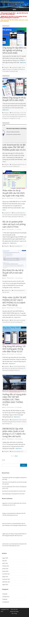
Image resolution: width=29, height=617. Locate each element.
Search (3, 460)
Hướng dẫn (6, 366)
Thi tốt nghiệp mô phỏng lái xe (18, 69)
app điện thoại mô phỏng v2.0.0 (18, 368)
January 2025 (5, 568)
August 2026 (5, 558)
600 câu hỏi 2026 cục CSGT (17, 112)
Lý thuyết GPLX (7, 212)
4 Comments (19, 308)
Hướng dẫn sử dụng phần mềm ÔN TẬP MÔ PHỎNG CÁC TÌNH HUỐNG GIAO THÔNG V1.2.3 (14, 399)
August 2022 (5, 584)
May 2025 (4, 560)
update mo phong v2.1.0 (16, 246)
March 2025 (5, 563)
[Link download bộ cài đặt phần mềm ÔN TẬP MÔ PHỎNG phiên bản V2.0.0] (14, 134)
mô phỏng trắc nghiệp (16, 67)
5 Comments (19, 407)
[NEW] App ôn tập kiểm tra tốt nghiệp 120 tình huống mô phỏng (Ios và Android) (13, 17)
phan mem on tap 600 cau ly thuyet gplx (17, 214)
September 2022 (6, 582)
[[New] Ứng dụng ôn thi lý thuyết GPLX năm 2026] (14, 86)
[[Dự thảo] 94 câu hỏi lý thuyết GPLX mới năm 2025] (14, 259)
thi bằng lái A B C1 (22, 116)
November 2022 (6, 579)
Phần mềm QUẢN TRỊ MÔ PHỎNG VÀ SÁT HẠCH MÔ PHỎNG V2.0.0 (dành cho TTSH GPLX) (14, 301)
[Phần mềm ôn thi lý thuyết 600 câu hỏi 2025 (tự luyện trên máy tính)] (14, 179)
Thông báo (6, 67)
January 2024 (5, 571)
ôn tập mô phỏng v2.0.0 (14, 166)
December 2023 (6, 574)
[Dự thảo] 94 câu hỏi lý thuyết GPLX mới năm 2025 (13, 273)
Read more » (6, 110)
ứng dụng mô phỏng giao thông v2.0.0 (11, 370)
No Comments (19, 198)
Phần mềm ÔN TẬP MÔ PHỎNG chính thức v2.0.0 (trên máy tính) (14, 20)
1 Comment (18, 229)
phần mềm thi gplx (6, 216)
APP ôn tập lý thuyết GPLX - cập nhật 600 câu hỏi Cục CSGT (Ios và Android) (14, 13)
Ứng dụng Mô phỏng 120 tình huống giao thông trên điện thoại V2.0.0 (14, 349)
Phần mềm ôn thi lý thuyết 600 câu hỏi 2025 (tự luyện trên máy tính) (14, 193)
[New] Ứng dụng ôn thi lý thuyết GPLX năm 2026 (14, 99)
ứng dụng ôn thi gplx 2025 (17, 216)
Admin (5, 198)
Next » (16, 456)
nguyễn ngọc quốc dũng (7, 533)
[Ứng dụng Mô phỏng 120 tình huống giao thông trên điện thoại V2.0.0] (14, 335)
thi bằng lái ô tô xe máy (14, 118)
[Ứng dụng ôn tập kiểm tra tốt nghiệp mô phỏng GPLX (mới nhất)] (14, 37)
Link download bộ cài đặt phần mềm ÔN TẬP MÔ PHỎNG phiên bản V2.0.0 (14, 147)
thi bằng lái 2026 (13, 116)
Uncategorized (5, 602)
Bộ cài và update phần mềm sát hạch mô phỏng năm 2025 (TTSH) (14, 224)
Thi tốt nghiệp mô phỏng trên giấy (10, 71)
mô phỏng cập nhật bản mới (17, 164)
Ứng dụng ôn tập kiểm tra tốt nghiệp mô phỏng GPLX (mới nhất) (14, 50)
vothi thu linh (5, 544)
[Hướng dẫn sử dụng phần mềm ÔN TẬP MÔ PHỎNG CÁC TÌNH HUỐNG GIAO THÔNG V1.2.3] (14, 383)
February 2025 (5, 566)
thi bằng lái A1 (5, 118)
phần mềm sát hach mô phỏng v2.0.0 (14, 322)
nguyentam (4, 503)
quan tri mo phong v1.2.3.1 (17, 451)
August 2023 (5, 576)
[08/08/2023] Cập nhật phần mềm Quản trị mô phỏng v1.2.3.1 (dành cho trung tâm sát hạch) (14, 432)
